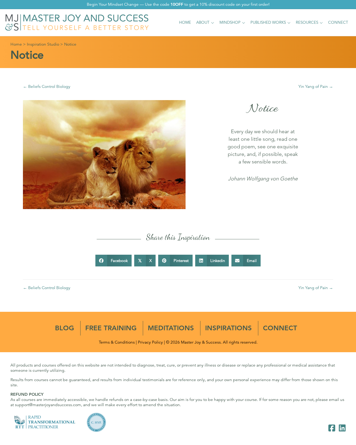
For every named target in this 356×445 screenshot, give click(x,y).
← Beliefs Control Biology (46, 86)
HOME (185, 22)
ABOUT (203, 22)
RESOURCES (307, 22)
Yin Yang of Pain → (315, 86)
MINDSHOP (230, 22)
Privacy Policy (150, 342)
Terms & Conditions (117, 342)
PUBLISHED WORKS (268, 22)
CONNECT (338, 22)
